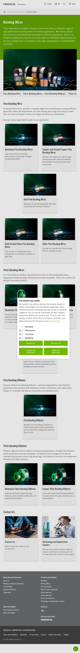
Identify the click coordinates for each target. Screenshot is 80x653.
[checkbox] (21, 327)
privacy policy (54, 321)
